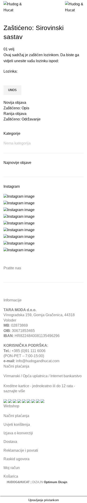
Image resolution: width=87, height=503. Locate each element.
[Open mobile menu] (38, 7)
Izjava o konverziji (18, 433)
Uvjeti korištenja (16, 424)
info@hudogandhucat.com (37, 361)
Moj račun (11, 468)
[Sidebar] (6, 491)
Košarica (10, 476)
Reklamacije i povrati (20, 450)
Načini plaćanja (16, 416)
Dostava (10, 442)
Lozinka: (10, 71)
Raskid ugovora (16, 459)
